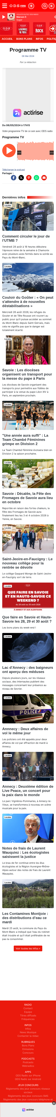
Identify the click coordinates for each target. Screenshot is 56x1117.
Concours (28, 1052)
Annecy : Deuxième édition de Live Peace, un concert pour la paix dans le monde (27, 790)
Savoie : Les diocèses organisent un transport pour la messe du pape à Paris (27, 374)
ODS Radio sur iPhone (28, 1075)
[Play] (4, 17)
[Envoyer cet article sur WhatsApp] (35, 179)
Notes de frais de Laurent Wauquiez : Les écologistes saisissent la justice (25, 852)
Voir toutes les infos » (28, 948)
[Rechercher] (45, 6)
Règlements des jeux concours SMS (28, 1095)
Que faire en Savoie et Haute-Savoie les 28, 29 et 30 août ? (27, 619)
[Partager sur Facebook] (12, 179)
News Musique (28, 1032)
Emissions (28, 1049)
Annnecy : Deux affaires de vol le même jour (25, 731)
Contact (28, 1008)
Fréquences (28, 1019)
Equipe (28, 1011)
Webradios (28, 1065)
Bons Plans (24, 39)
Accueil (7, 39)
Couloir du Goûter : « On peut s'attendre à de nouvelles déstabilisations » (27, 301)
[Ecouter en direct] (52, 6)
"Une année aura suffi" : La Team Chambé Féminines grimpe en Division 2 (25, 439)
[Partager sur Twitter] (20, 179)
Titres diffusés (28, 1015)
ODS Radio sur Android (28, 1079)
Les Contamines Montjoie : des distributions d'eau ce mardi (25, 918)
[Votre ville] (31, 6)
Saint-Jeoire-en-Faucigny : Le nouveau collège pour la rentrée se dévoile (27, 563)
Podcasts (28, 1062)
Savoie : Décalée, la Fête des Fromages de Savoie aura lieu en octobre (27, 498)
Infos (39, 39)
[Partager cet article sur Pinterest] (28, 179)
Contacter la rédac (28, 1035)
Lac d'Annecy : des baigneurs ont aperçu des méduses (27, 669)
